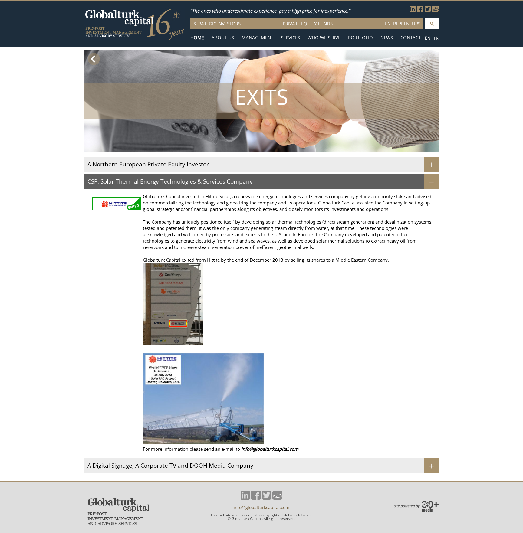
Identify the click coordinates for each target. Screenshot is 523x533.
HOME (197, 38)
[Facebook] (420, 10)
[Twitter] (428, 10)
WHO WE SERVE (324, 38)
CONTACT (410, 38)
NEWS (386, 38)
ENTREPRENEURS (402, 24)
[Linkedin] (413, 10)
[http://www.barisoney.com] (435, 10)
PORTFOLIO (360, 38)
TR (436, 38)
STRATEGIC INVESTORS (217, 24)
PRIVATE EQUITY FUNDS (308, 24)
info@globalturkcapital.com (269, 449)
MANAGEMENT (257, 38)
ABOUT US (223, 38)
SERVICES (290, 38)
